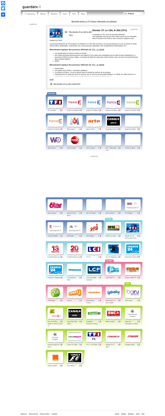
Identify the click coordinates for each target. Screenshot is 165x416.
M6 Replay (70, 236)
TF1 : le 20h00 (98, 65)
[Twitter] (3, 8)
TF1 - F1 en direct (92, 344)
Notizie (43, 14)
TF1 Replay (128, 213)
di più (51, 80)
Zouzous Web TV (130, 277)
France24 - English (54, 277)
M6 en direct (71, 129)
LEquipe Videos (130, 344)
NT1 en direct (90, 148)
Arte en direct (90, 129)
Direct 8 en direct (130, 129)
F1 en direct (71, 365)
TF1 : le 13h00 (98, 50)
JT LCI (88, 257)
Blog (83, 14)
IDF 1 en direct (91, 213)
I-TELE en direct (130, 148)
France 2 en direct (73, 110)
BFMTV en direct (111, 236)
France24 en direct (131, 257)
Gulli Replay (51, 300)
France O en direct (54, 129)
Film (74, 14)
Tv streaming (30, 14)
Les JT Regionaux (111, 257)
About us (24, 414)
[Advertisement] (53, 2)
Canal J (69, 300)
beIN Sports (129, 300)
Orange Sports (52, 365)
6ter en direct (52, 213)
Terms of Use (33, 414)
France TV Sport (72, 344)
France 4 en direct (111, 110)
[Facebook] (3, 3)
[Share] (3, 14)
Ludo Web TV (110, 277)
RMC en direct (110, 321)
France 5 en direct (131, 110)
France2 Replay (53, 236)
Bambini (54, 14)
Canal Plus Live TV (112, 129)
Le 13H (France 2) (53, 257)
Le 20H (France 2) (73, 257)
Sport (65, 14)
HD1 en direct (110, 213)
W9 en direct (52, 148)
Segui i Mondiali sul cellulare (104, 21)
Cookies (54, 414)
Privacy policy (45, 414)
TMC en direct (71, 148)
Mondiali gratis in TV (81, 21)
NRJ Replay (90, 236)
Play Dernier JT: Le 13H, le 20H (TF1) (66, 84)
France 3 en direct (92, 110)
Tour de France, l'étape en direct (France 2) (55, 324)
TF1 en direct (52, 110)
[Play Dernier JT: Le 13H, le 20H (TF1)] (56, 33)
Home (117, 414)
